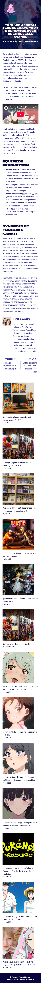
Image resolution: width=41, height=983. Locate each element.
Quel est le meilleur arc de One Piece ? (18, 644)
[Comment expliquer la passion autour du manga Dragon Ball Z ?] (20, 398)
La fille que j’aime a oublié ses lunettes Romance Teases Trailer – (30, 365)
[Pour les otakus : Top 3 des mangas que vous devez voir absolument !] (20, 489)
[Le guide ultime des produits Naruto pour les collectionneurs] (20, 534)
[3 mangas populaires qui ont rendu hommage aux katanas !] (20, 443)
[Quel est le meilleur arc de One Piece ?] (20, 625)
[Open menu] (36, 9)
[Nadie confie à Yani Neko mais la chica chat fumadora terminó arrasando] (20, 667)
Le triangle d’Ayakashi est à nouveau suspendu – (11, 365)
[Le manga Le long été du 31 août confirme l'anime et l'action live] (20, 897)
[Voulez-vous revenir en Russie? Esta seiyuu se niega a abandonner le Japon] (20, 943)
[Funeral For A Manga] (11, 9)
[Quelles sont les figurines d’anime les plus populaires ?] (20, 579)
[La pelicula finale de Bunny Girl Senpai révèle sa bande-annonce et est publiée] (20, 758)
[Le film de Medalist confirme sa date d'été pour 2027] (20, 713)
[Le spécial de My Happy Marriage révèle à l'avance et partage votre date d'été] (20, 803)
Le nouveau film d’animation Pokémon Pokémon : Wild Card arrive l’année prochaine (18, 871)
